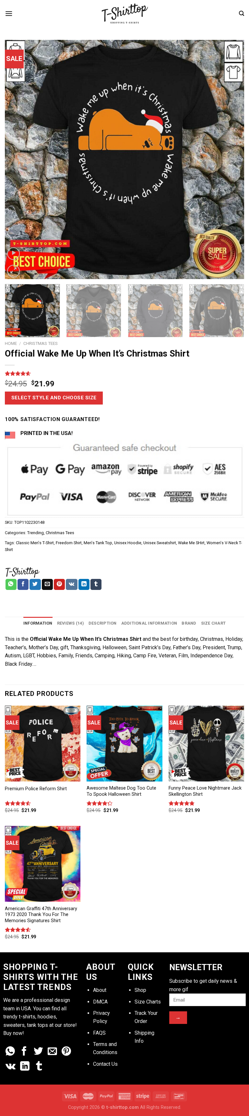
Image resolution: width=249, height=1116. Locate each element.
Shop (140, 990)
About (99, 990)
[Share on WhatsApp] (11, 584)
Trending (35, 532)
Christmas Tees (40, 343)
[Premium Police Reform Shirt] (42, 743)
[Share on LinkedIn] (83, 584)
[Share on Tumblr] (95, 584)
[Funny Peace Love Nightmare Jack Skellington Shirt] (206, 743)
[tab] (38, 623)
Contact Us (105, 1064)
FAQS (99, 1033)
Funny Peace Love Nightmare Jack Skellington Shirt (205, 791)
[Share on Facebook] (23, 584)
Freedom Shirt (69, 542)
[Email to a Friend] (47, 584)
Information (38, 623)
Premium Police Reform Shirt (36, 789)
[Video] (13, 253)
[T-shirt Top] (22, 571)
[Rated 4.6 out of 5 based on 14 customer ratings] (124, 373)
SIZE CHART (213, 623)
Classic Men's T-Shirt (35, 542)
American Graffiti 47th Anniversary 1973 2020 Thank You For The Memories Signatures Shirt (41, 914)
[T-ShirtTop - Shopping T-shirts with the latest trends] (124, 13)
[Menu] (9, 13)
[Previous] (18, 159)
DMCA (100, 1002)
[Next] (231, 159)
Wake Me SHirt (191, 542)
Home (11, 343)
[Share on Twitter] (35, 584)
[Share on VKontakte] (71, 584)
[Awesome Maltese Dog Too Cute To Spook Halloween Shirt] (124, 743)
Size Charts (148, 1002)
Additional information (149, 623)
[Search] (241, 13)
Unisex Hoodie (127, 542)
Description (103, 623)
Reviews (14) (70, 623)
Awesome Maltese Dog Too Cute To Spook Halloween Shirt (121, 791)
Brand (189, 623)
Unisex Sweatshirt (159, 542)
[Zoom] (13, 271)
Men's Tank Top (98, 542)
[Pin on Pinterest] (59, 584)
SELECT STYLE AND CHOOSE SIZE (54, 398)
